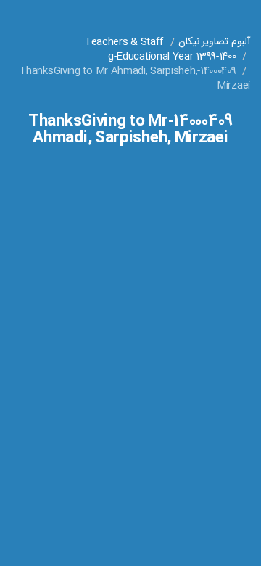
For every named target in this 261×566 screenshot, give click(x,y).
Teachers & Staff (124, 42)
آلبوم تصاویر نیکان (214, 42)
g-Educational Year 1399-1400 (172, 56)
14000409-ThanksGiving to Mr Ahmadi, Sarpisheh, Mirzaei (134, 78)
